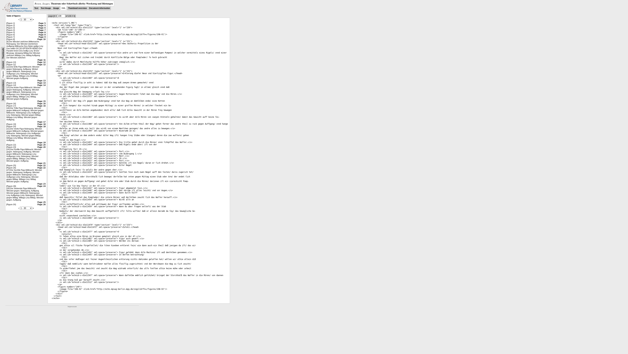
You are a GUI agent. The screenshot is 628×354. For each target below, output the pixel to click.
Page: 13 (41, 80)
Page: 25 (41, 202)
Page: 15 (41, 101)
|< (54, 16)
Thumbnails (3, 53)
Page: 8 (42, 32)
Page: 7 (42, 30)
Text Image (46, 8)
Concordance (3, 86)
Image (56, 8)
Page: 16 (41, 103)
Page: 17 (41, 122)
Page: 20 (41, 145)
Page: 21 (41, 163)
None (3, 97)
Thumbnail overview (77, 8)
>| (74, 16)
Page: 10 (41, 39)
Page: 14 (41, 83)
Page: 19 (41, 142)
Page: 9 (42, 37)
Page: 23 (41, 184)
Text (36, 8)
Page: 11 (42, 60)
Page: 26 (41, 204)
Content (3, 65)
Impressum (72, 306)
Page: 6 (42, 28)
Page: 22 (41, 165)
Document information (99, 8)
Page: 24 (41, 186)
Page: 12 (41, 62)
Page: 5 (42, 23)
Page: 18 (41, 124)
